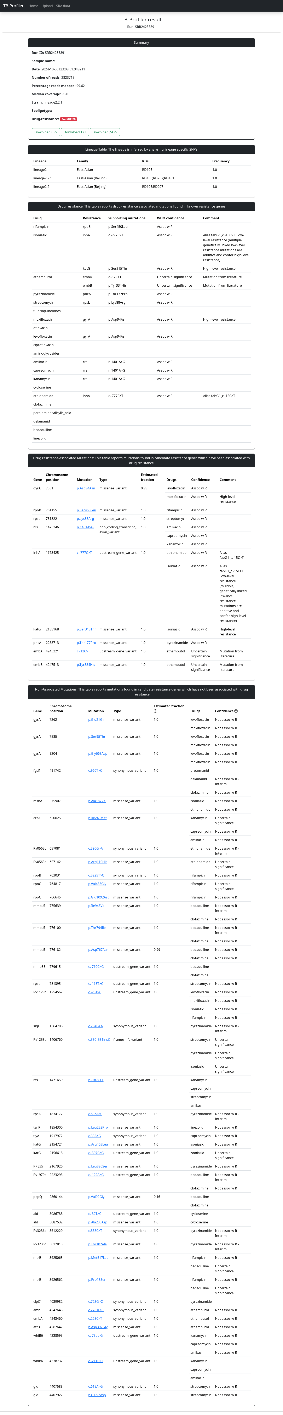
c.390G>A (95, 848)
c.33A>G (94, 1136)
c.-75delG (95, 1335)
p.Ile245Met (97, 818)
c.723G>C (95, 1301)
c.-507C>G (96, 1153)
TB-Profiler (13, 5)
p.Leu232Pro (98, 1127)
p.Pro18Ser (97, 1279)
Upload (47, 6)
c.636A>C (95, 1114)
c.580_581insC (99, 1039)
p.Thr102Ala (97, 1244)
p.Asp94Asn (86, 488)
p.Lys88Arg (85, 518)
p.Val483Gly (97, 883)
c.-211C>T (95, 1361)
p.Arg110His (97, 862)
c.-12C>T (83, 651)
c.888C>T (95, 1230)
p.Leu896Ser (98, 1166)
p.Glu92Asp (97, 1395)
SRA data (63, 6)
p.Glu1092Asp (99, 897)
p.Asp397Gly (98, 1327)
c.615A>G (95, 1386)
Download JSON (104, 132)
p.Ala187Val (97, 801)
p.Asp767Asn (98, 949)
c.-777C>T (84, 552)
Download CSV (45, 132)
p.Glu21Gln (96, 719)
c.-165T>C (95, 983)
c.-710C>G (96, 966)
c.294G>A (95, 1026)
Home (33, 6)
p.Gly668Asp (97, 753)
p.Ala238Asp (97, 1222)
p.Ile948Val (96, 905)
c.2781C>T (96, 1310)
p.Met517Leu (98, 1257)
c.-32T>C (94, 1213)
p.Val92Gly (96, 1196)
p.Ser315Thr (86, 629)
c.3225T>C (96, 875)
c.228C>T (95, 1318)
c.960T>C (95, 770)
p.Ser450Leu (86, 510)
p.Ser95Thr (96, 736)
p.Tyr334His (86, 664)
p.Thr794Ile (97, 927)
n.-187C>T (96, 1080)
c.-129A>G (96, 1174)
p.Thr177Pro (86, 642)
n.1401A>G (85, 527)
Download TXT (75, 132)
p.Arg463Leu (98, 1144)
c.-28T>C (94, 992)
